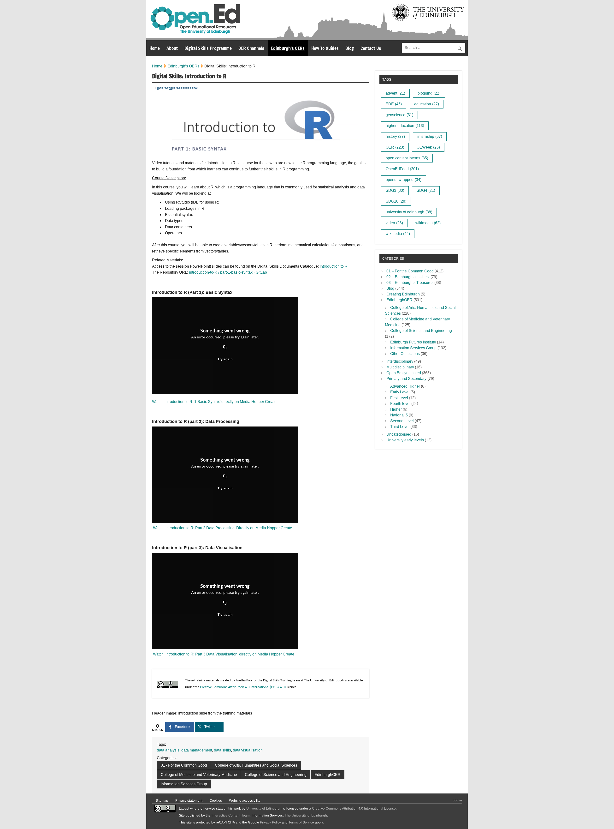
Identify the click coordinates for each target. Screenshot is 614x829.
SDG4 (426, 190)
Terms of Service (301, 822)
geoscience (399, 115)
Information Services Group (184, 784)
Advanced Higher (405, 386)
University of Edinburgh (264, 808)
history (395, 136)
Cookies (216, 800)
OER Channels (251, 48)
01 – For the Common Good (410, 271)
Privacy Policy (270, 822)
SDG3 (395, 190)
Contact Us (370, 48)
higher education (405, 126)
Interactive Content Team (231, 815)
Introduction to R (334, 266)
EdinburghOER (327, 775)
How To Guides (325, 48)
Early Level (399, 392)
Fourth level (400, 404)
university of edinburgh (409, 212)
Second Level (402, 421)
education (426, 104)
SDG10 (396, 201)
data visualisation (248, 750)
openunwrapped (403, 180)
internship (429, 136)
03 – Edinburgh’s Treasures (409, 283)
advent (395, 93)
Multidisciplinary (400, 367)
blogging (429, 93)
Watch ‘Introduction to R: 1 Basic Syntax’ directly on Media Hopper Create (214, 402)
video (394, 223)
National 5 (399, 415)
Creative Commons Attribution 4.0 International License (354, 808)
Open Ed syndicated (403, 373)
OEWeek (428, 147)
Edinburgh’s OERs (288, 48)
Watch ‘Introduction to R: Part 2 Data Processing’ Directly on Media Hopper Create (222, 528)
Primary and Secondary (406, 379)
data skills (222, 750)
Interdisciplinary (399, 361)
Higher (396, 409)
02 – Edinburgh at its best (408, 277)
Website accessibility (244, 800)
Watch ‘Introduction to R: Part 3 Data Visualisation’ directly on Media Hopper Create (223, 654)
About (172, 48)
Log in (457, 800)
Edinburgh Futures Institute (413, 342)
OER (395, 147)
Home (154, 48)
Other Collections (405, 354)
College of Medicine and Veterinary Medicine (199, 775)
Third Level (399, 427)
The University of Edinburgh (306, 815)
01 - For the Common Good (184, 765)
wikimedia (428, 223)
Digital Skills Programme (208, 48)
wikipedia (398, 234)
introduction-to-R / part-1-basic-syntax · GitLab (228, 272)
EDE (394, 104)
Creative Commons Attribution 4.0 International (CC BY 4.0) (243, 687)
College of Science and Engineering (276, 775)
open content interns (407, 158)
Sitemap (162, 800)
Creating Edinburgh (403, 294)
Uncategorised (398, 434)
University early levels (405, 440)
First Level (399, 398)
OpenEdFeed (402, 169)
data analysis (168, 750)
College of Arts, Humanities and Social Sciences (256, 765)
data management (196, 750)
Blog (349, 48)
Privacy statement (188, 800)
